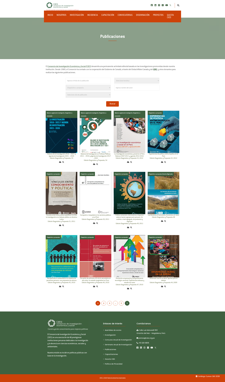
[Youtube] (166, 5)
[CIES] (62, 6)
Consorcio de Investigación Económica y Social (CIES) (69, 66)
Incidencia (92, 15)
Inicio (50, 15)
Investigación (77, 15)
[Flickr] (163, 5)
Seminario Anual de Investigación (118, 344)
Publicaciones (110, 349)
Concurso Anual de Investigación (118, 340)
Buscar (112, 104)
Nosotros (61, 15)
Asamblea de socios (113, 330)
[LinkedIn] (155, 5)
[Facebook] (152, 5)
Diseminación (143, 15)
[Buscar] (177, 5)
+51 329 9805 (143, 343)
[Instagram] (159, 5)
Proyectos (158, 15)
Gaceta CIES (170, 16)
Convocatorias (125, 15)
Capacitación (107, 15)
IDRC (155, 70)
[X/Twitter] (170, 5)
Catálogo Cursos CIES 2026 (208, 376)
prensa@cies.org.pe (146, 338)
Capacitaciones (111, 354)
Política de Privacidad (113, 364)
